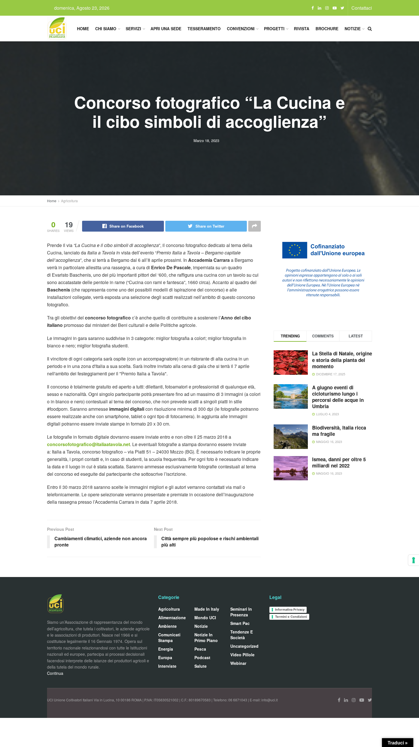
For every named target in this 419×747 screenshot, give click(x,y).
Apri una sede (165, 28)
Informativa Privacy (289, 610)
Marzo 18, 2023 (206, 140)
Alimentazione (172, 617)
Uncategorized (244, 646)
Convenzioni (241, 28)
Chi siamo (105, 28)
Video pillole (242, 654)
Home (83, 28)
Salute (200, 666)
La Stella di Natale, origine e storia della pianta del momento (342, 359)
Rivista (301, 28)
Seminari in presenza (241, 612)
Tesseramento (204, 28)
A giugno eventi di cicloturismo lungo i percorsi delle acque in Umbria (338, 397)
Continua (55, 673)
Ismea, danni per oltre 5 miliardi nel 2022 (339, 462)
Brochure (327, 28)
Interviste (167, 666)
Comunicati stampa (169, 637)
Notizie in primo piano (206, 637)
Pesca (200, 649)
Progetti (274, 28)
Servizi (133, 28)
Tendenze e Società (241, 634)
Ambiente (167, 626)
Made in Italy (206, 609)
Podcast (202, 657)
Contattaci (361, 8)
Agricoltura (69, 200)
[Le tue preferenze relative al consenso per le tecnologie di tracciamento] (413, 560)
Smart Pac (240, 623)
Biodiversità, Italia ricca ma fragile (339, 430)
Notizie (353, 28)
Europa (165, 657)
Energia (165, 649)
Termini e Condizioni (291, 617)
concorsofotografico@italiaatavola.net (88, 444)
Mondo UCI (205, 617)
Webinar (238, 663)
